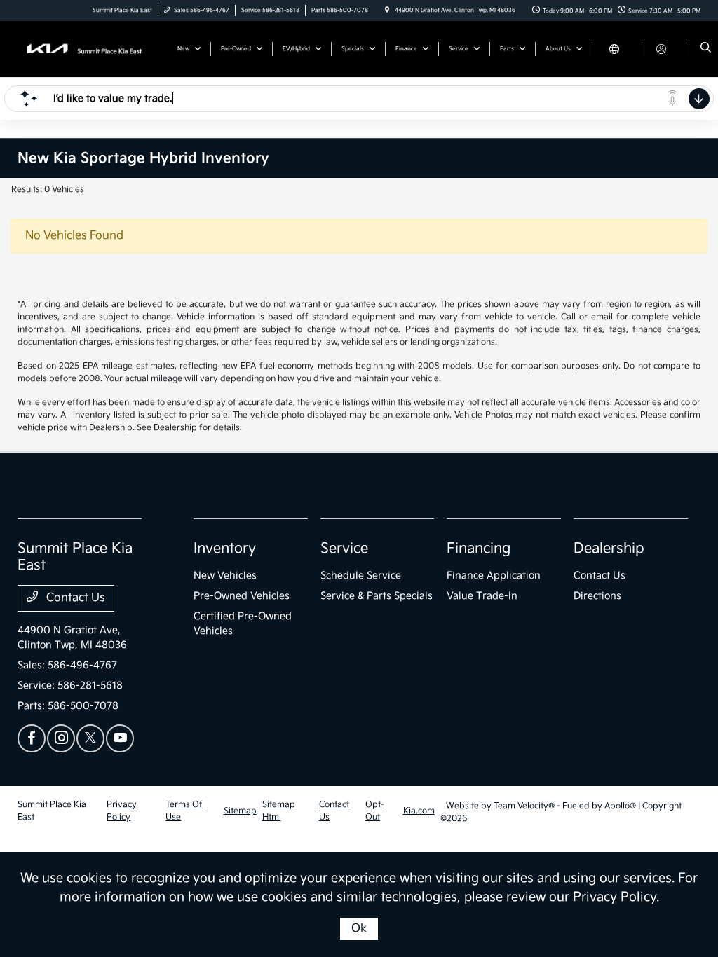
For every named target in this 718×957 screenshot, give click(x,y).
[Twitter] (90, 738)
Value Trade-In (482, 596)
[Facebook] (32, 738)
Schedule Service (360, 575)
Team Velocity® (524, 806)
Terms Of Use (184, 810)
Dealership (609, 548)
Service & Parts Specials (376, 596)
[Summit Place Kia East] (81, 48)
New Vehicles (225, 575)
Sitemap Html (278, 810)
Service (344, 548)
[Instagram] (61, 738)
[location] (387, 10)
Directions (597, 596)
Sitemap (240, 811)
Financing (478, 548)
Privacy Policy (122, 810)
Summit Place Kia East (52, 810)
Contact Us (74, 598)
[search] (705, 49)
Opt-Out (374, 810)
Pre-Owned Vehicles (242, 596)
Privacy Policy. (616, 897)
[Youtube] (120, 738)
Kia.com (419, 811)
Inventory (225, 548)
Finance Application (494, 575)
